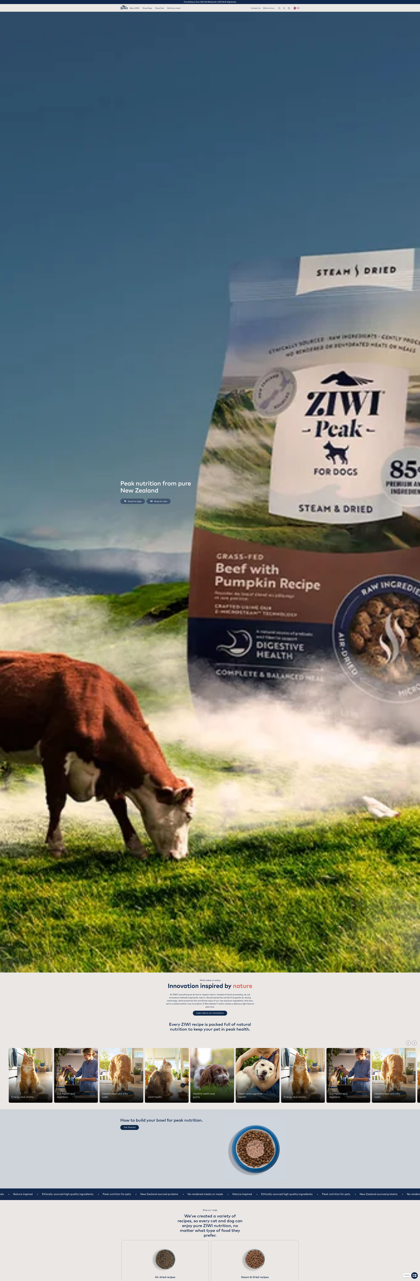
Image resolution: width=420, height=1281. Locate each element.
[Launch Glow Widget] (414, 1275)
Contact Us (255, 8)
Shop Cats (159, 8)
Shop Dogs (147, 8)
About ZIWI (134, 8)
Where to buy (269, 8)
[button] (279, 8)
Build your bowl (173, 8)
